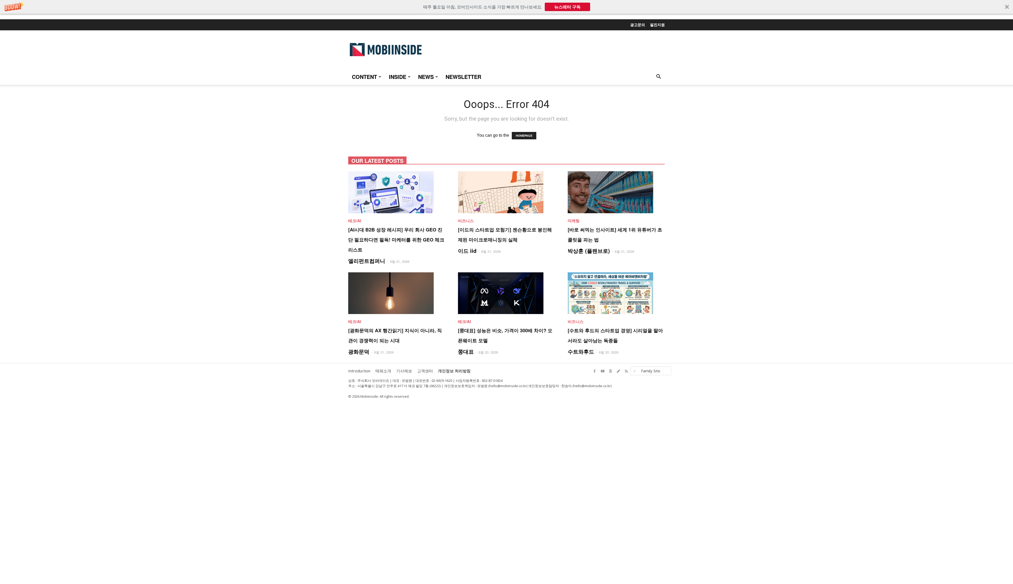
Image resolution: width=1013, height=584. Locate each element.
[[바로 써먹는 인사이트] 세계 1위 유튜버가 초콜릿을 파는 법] (616, 192)
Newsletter (463, 76)
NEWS (426, 76)
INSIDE (397, 76)
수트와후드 (581, 351)
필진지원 (657, 24)
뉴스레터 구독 (567, 7)
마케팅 (574, 221)
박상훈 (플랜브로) (589, 250)
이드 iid (467, 250)
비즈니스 (466, 221)
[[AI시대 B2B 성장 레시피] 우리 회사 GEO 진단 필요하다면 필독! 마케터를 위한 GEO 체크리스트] (396, 192)
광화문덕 (358, 351)
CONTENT (364, 76)
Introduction (359, 370)
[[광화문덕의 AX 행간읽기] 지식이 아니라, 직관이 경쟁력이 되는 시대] (396, 293)
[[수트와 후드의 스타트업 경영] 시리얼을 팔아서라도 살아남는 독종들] (616, 293)
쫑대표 (466, 351)
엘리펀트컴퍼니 (366, 260)
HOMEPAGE (524, 135)
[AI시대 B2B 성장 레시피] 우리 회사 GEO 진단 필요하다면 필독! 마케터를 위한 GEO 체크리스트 (396, 239)
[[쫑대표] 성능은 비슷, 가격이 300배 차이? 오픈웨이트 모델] (506, 293)
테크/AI (354, 221)
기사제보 (404, 370)
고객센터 (425, 370)
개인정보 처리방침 (454, 370)
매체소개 (383, 370)
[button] (506, 7)
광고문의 (637, 24)
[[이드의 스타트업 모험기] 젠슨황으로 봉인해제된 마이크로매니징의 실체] (506, 192)
